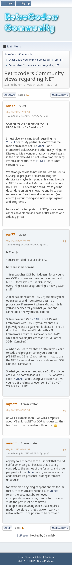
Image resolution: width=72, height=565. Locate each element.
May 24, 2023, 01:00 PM (18, 240)
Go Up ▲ (49, 556)
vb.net (31, 472)
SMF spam (23, 535)
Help (20, 556)
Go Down (9, 94)
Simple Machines (45, 561)
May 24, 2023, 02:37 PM (18, 409)
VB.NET (10, 142)
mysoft (11, 404)
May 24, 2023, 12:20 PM (18, 111)
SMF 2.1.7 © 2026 (27, 561)
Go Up (7, 527)
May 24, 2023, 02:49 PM (18, 449)
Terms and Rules (33, 556)
